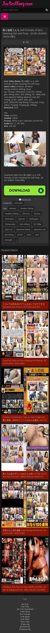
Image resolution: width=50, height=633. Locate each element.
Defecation (9, 219)
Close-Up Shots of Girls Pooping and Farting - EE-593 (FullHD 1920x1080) (25, 362)
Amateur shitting (11, 213)
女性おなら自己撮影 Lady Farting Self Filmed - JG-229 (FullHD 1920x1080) (25, 531)
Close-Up (26, 213)
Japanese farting (23, 229)
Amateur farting (26, 208)
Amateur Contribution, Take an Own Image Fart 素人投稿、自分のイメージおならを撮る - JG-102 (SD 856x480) (25, 418)
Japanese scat (40, 229)
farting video (10, 224)
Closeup (37, 213)
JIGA (37, 234)
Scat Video (18, 203)
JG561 (28, 234)
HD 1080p (37, 224)
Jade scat (8, 229)
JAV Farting (9, 234)
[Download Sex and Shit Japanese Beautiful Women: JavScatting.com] (17, 4)
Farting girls (34, 219)
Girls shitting (24, 224)
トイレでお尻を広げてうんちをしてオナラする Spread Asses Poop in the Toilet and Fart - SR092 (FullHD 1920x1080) (24, 305)
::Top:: (25, 599)
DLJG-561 (21, 219)
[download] (24, 190)
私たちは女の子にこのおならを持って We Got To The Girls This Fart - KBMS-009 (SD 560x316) (25, 475)
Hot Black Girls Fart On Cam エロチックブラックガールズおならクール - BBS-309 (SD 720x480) (24, 588)
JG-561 (20, 234)
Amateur (12, 208)
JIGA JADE (8, 240)
